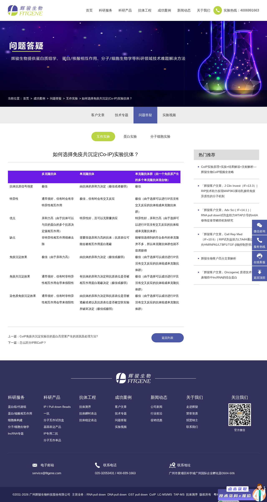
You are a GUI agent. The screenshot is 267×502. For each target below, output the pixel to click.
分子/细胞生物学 (18, 426)
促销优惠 (156, 420)
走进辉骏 (192, 406)
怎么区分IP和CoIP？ (33, 342)
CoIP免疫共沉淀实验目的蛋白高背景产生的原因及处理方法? (59, 336)
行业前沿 (156, 413)
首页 (89, 10)
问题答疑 (56, 98)
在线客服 (259, 262)
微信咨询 (259, 231)
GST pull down (138, 494)
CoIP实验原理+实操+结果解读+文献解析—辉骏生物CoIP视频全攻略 (228, 169)
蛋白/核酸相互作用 (20, 413)
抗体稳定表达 (88, 420)
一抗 (46, 413)
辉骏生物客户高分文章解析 (218, 258)
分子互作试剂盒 (54, 420)
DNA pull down (117, 494)
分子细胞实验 (160, 136)
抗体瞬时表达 (88, 413)
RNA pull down (96, 494)
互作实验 (72, 98)
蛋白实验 (130, 136)
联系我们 (192, 426)
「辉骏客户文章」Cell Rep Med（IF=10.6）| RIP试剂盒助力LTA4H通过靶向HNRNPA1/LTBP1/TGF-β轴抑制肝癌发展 (229, 239)
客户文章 (98, 115)
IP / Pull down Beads (57, 406)
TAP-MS (179, 494)
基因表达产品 (52, 426)
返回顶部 (259, 277)
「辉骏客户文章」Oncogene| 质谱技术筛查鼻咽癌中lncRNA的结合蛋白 (229, 275)
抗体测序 (85, 406)
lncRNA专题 (16, 433)
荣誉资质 (192, 413)
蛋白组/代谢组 (17, 406)
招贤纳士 (192, 420)
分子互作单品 (52, 440)
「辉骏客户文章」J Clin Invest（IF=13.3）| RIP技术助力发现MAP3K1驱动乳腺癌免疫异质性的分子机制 (229, 191)
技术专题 (121, 115)
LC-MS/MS (164, 494)
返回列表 (167, 337)
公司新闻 (156, 406)
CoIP (152, 494)
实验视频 (169, 115)
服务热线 (260, 244)
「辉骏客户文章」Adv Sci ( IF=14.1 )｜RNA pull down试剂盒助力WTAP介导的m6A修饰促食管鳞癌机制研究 (229, 215)
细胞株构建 (15, 420)
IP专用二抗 (51, 433)
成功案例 (39, 98)
